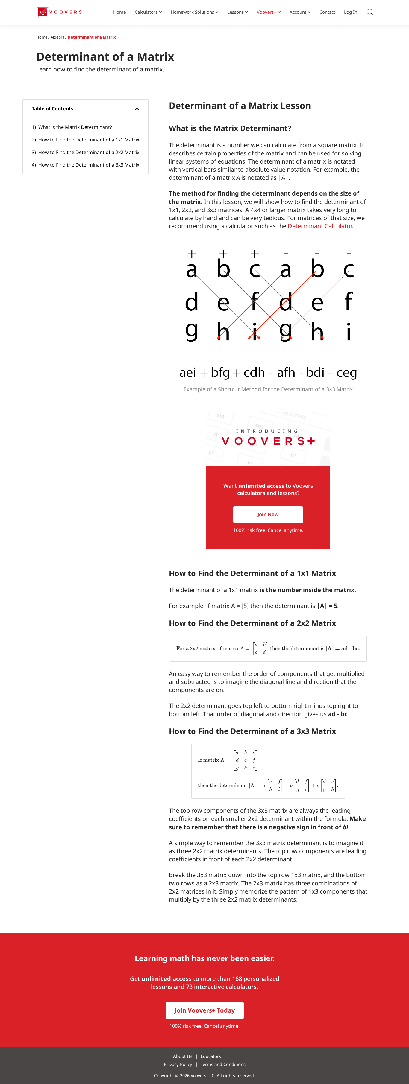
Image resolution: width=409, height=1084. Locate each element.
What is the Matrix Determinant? (75, 127)
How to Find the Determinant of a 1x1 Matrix (88, 139)
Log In (350, 12)
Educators (211, 1056)
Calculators (146, 12)
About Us (182, 1056)
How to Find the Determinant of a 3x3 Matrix (88, 164)
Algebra (57, 37)
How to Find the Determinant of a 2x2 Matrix (88, 152)
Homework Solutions (192, 12)
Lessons (235, 12)
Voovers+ (266, 12)
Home (119, 12)
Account (298, 12)
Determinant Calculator (320, 226)
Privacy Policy (178, 1064)
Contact (327, 12)
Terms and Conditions (223, 1064)
